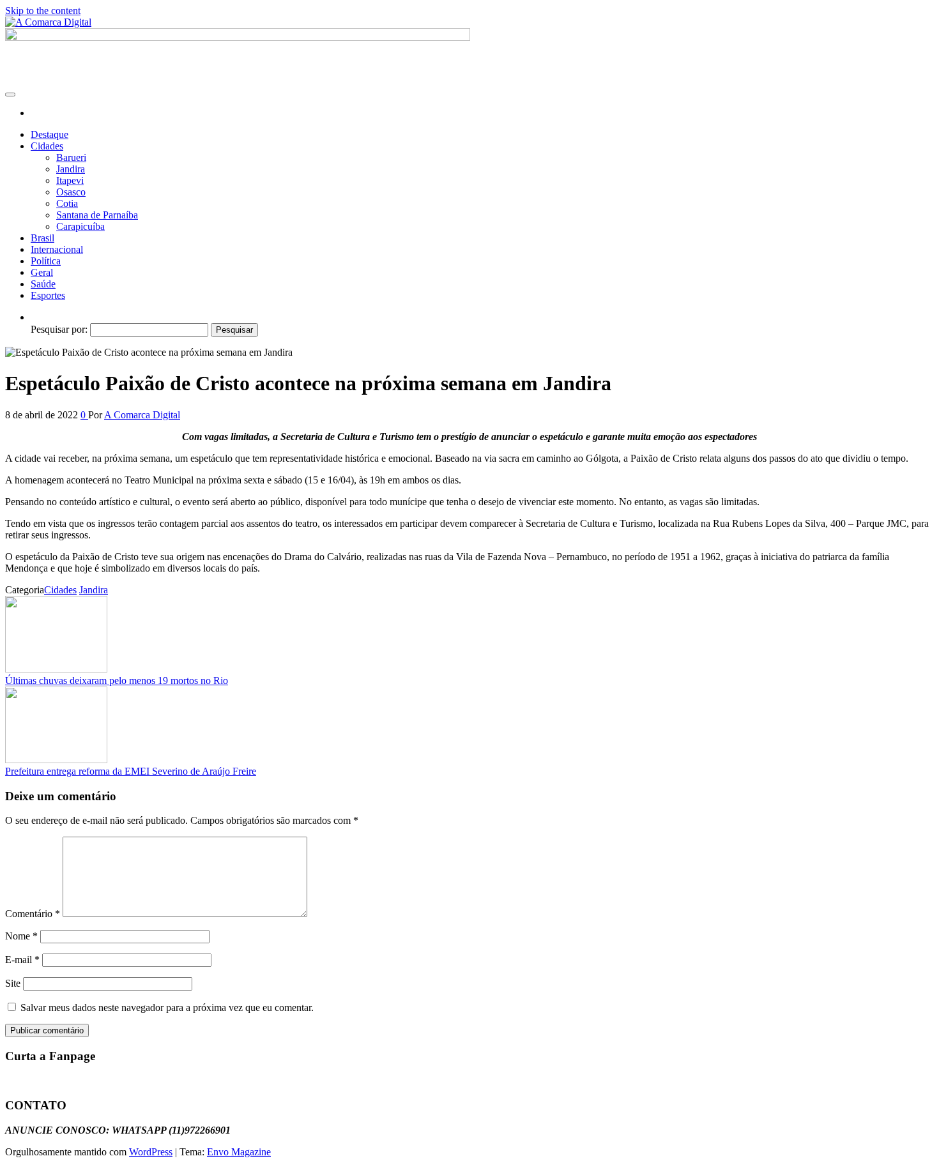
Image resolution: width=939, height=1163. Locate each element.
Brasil (42, 237)
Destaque (49, 134)
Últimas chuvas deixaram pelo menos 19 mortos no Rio (116, 680)
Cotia (67, 203)
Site (12, 983)
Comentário (32, 913)
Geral (42, 272)
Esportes (48, 295)
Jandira (70, 168)
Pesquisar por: (59, 329)
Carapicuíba (80, 226)
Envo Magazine (239, 1151)
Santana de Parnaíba (97, 214)
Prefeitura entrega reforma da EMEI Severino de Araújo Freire (130, 771)
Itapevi (70, 180)
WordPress (150, 1151)
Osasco (71, 191)
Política (46, 260)
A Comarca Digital (142, 414)
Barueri (71, 157)
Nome (21, 936)
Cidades (47, 146)
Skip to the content (42, 10)
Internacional (57, 249)
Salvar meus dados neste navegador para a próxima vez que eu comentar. (167, 1007)
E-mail (22, 959)
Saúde (43, 283)
